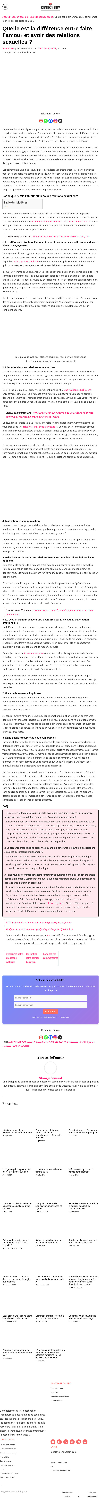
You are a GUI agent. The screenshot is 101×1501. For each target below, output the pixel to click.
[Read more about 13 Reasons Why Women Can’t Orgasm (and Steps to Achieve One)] (50, 1335)
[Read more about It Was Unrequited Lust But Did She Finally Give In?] (50, 1262)
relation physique (55, 903)
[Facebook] (50, 119)
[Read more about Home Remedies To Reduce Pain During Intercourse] (84, 1189)
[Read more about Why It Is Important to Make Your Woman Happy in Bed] (17, 1335)
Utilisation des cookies (58, 1462)
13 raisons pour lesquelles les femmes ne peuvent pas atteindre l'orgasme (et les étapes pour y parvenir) (50, 1354)
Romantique (85, 1042)
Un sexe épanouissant (41, 16)
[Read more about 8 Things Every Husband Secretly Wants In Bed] (50, 1225)
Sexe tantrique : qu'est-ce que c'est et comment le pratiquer (83, 1131)
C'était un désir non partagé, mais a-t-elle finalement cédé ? (49, 1279)
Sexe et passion (20, 16)
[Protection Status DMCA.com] (7, 1494)
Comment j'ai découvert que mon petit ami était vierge (82, 1317)
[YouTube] (52, 1441)
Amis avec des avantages (20, 1042)
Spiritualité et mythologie (9, 1473)
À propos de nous (56, 1388)
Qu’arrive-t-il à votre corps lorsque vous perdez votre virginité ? (15, 1242)
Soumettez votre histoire (59, 1397)
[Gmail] (41, 119)
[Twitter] (65, 1441)
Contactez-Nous (56, 1401)
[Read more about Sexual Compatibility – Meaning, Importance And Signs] (50, 1189)
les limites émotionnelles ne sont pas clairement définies (61, 221)
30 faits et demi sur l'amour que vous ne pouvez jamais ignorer (38, 922)
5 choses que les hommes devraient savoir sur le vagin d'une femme (16, 1279)
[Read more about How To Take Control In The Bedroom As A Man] (50, 1301)
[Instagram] (55, 119)
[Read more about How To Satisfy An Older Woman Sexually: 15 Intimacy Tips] (50, 1116)
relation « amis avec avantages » (40, 426)
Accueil (6, 16)
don (49, 935)
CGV (52, 1466)
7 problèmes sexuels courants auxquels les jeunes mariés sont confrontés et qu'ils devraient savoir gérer (83, 1280)
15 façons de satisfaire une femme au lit (48, 1170)
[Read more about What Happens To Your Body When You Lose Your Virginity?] (17, 1225)
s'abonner (50, 1011)
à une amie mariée (34, 653)
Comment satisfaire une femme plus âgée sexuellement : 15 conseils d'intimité (48, 1134)
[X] (60, 119)
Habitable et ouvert (7, 1465)
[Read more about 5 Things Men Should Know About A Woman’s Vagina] (17, 1262)
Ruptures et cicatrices (8, 1449)
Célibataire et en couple (8, 1453)
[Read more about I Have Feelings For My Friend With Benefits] (84, 1225)
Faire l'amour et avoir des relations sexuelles (55, 1042)
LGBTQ (2, 1469)
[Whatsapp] (46, 119)
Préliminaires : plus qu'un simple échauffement (81, 1170)
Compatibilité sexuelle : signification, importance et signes (48, 1206)
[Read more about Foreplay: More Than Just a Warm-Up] (84, 1155)
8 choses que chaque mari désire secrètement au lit (48, 1241)
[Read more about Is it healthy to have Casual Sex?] (17, 1301)
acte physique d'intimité (26, 261)
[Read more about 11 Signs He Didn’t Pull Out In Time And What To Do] (17, 1155)
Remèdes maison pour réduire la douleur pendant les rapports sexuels (83, 1206)
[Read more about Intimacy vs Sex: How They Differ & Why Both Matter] (17, 1116)
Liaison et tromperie (7, 1445)
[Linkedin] (78, 1441)
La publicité (54, 1392)
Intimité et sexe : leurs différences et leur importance (17, 1131)
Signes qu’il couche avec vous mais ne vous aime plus (61, 236)
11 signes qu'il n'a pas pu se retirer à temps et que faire (16, 1170)
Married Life (4, 1457)
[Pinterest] (85, 1441)
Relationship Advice (7, 1477)
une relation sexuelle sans (77, 389)
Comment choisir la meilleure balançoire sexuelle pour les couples (16, 1206)
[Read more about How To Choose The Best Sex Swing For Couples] (17, 1189)
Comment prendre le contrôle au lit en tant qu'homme (49, 1317)
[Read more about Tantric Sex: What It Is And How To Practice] (84, 1116)
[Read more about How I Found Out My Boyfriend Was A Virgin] (84, 1301)
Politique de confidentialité (60, 1470)
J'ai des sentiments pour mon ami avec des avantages (83, 1241)
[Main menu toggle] (5, 7)
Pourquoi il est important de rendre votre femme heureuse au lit (17, 1352)
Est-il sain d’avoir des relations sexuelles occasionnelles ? (17, 1317)
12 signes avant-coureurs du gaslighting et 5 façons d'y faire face (39, 929)
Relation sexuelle (20, 1046)
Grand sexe (8, 48)
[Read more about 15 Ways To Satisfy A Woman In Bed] (50, 1155)
